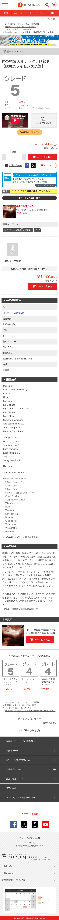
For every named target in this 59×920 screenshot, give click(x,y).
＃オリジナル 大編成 (12, 230)
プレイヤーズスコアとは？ (45, 185)
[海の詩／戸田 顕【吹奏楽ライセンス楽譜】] (48, 668)
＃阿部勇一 (27, 230)
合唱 (29, 13)
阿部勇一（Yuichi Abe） (14, 313)
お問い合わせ (14, 165)
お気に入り (49, 165)
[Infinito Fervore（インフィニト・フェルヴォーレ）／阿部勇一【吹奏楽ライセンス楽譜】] (29, 668)
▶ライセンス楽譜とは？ (29, 198)
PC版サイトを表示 (30, 814)
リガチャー (41, 13)
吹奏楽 (6, 13)
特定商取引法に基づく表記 (13, 880)
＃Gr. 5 (37, 230)
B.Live (53, 13)
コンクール (18, 13)
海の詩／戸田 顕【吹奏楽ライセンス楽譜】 (48, 682)
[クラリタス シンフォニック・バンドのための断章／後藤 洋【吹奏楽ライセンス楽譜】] (10, 668)
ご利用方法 (7, 866)
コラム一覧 (50, 19)
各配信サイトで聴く (31, 132)
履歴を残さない (50, 723)
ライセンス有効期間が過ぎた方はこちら (31, 191)
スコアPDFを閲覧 (43, 123)
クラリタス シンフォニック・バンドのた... (11, 682)
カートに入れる (44, 157)
